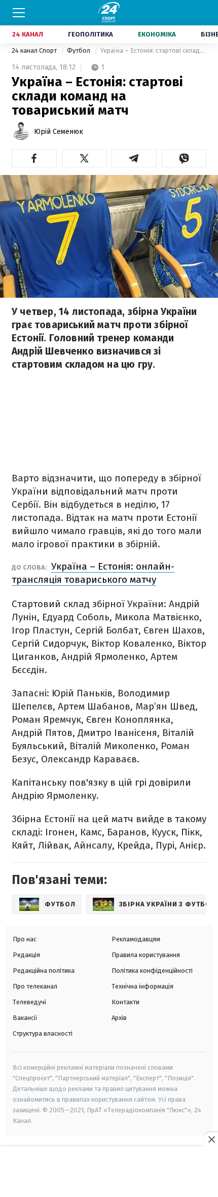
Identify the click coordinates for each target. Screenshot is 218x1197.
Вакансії (25, 1018)
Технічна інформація (142, 986)
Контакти (125, 1002)
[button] (34, 158)
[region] (109, 1172)
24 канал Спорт (35, 50)
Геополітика (90, 34)
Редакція (26, 955)
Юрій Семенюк (58, 131)
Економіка (157, 34)
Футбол (79, 50)
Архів (119, 1018)
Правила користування (146, 955)
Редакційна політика (44, 970)
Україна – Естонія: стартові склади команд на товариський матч (153, 50)
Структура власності (42, 1033)
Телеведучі (29, 1002)
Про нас (25, 939)
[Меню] (19, 12)
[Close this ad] (211, 1139)
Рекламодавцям (136, 939)
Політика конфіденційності (152, 970)
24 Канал (27, 34)
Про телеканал (35, 986)
